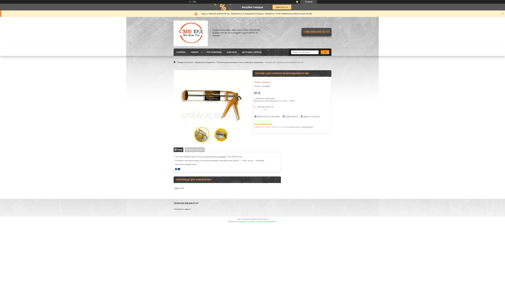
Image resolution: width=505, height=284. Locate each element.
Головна (180, 52)
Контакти (232, 52)
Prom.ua (265, 219)
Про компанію (214, 52)
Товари (194, 52)
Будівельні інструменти (205, 62)
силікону (222, 157)
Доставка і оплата (252, 52)
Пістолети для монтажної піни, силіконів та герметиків (240, 62)
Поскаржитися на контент (246, 221)
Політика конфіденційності (267, 221)
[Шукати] (325, 52)
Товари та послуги (185, 62)
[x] (179, 169)
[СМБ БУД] (191, 33)
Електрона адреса (183, 209)
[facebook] (176, 169)
